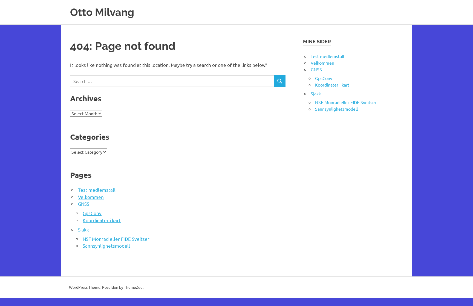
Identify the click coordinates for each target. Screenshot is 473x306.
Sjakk (83, 229)
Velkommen (91, 197)
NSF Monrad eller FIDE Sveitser (116, 239)
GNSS (83, 204)
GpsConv (92, 213)
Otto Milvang (102, 12)
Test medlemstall (97, 190)
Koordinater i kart (102, 220)
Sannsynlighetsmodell (106, 245)
